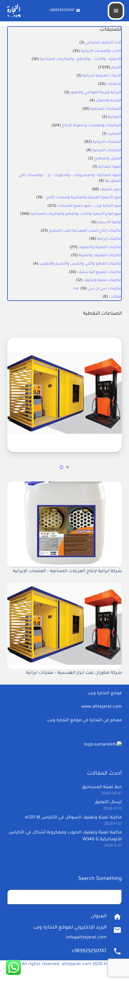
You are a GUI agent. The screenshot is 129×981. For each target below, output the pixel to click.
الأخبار (116, 68)
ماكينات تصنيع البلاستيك (99, 272)
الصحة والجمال (108, 101)
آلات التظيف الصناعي (103, 43)
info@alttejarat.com (86, 937)
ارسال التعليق (108, 802)
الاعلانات (113, 84)
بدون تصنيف (110, 190)
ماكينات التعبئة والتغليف (100, 247)
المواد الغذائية (109, 167)
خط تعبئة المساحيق (102, 787)
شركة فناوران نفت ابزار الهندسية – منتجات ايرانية (74, 673)
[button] (67, 467)
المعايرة (114, 134)
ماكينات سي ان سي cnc (97, 289)
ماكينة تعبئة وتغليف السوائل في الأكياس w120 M (73, 817)
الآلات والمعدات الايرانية (101, 51)
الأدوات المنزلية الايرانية (101, 76)
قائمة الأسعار (109, 222)
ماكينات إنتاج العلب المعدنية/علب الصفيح (85, 231)
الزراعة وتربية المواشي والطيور (95, 93)
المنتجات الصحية (106, 150)
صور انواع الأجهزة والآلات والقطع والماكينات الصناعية (76, 214)
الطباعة (114, 117)
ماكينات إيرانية (109, 239)
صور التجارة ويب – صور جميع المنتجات (89, 206)
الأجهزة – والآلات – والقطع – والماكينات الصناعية (80, 59)
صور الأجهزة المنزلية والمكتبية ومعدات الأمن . (82, 198)
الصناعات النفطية (106, 109)
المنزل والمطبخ (107, 159)
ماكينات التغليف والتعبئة (100, 256)
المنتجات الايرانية (107, 142)
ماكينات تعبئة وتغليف (102, 280)
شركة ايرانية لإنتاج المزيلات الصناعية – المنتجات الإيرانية (67, 571)
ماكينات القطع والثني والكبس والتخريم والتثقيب (80, 264)
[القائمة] (116, 10)
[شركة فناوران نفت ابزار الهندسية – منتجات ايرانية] (64, 342)
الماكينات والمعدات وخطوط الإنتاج (91, 126)
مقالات (115, 297)
